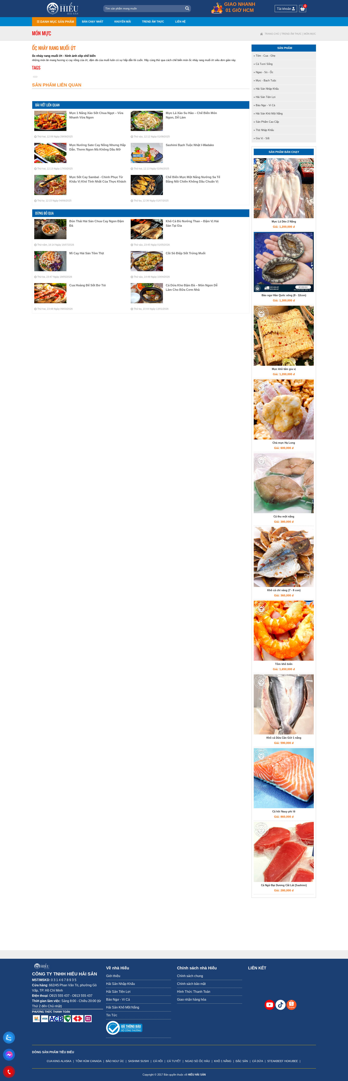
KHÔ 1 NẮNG (222, 1061)
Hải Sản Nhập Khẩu (120, 983)
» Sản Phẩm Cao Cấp (266, 121)
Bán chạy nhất (92, 21)
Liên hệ (180, 21)
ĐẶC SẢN (242, 1061)
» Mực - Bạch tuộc (265, 80)
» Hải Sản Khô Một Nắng (268, 113)
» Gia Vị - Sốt (261, 138)
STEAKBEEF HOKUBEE (282, 1061)
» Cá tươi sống (263, 63)
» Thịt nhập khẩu (264, 130)
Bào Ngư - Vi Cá (118, 999)
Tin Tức (111, 1015)
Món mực (310, 33)
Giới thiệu (113, 976)
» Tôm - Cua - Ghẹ (264, 55)
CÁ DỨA (257, 1061)
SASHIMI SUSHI (138, 1061)
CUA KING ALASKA (59, 1061)
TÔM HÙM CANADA (89, 1061)
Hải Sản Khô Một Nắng (122, 1007)
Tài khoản (284, 8)
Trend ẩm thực (153, 21)
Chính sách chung (190, 976)
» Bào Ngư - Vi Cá (264, 105)
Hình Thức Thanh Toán (193, 991)
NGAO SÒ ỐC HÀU (197, 1061)
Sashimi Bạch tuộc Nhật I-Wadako (190, 145)
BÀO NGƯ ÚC (115, 1061)
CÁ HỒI (158, 1061)
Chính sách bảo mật (191, 983)
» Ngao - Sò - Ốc (263, 72)
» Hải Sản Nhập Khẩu (266, 88)
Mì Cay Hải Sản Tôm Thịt (86, 253)
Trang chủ (272, 33)
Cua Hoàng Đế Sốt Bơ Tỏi (87, 285)
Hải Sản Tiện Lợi (118, 991)
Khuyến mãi (122, 21)
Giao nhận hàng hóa (191, 999)
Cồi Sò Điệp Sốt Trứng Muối (185, 253)
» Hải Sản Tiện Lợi (265, 97)
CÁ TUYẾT (174, 1061)
